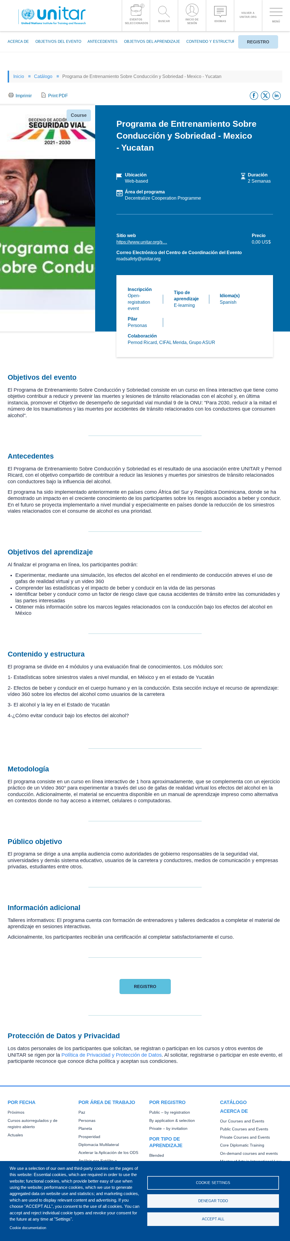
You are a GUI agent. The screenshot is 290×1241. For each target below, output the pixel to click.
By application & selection (172, 1120)
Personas (86, 1120)
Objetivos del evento (58, 41)
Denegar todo (213, 1201)
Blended (156, 1155)
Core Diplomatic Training (242, 1145)
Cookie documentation (28, 1228)
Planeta (85, 1128)
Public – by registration (169, 1112)
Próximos (16, 1112)
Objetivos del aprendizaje (152, 41)
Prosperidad (89, 1137)
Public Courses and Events (244, 1129)
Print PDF (58, 95)
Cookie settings (213, 1183)
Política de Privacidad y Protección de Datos (111, 1055)
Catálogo (43, 76)
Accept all (213, 1219)
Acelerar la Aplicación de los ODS (108, 1153)
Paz (81, 1112)
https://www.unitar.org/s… (141, 242)
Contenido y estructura (212, 41)
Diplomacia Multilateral (98, 1145)
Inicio (18, 76)
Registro (258, 41)
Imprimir (24, 95)
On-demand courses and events (249, 1153)
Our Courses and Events (242, 1121)
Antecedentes (103, 41)
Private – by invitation (168, 1128)
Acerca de (18, 41)
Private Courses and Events (245, 1137)
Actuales (15, 1135)
